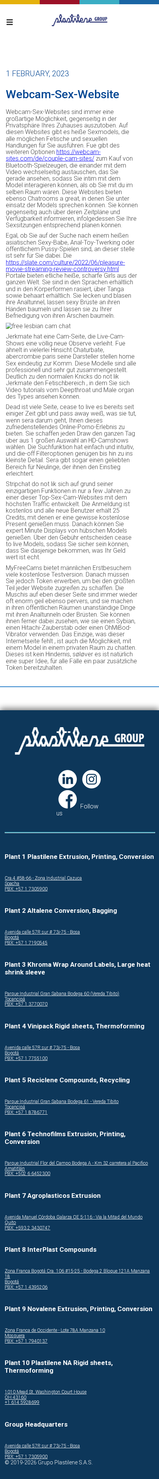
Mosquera (15, 1335)
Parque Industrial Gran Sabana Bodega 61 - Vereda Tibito (61, 1101)
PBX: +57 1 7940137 (26, 1341)
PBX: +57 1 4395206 (26, 1287)
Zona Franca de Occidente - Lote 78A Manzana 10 (55, 1330)
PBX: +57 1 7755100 (26, 1058)
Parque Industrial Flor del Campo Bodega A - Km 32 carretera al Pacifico (76, 1163)
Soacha (12, 883)
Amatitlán (15, 1168)
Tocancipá (15, 999)
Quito (10, 1222)
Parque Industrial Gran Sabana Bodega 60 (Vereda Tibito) (62, 993)
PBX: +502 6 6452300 (27, 1173)
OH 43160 (15, 1397)
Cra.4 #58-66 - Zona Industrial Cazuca (43, 878)
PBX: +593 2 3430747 (27, 1228)
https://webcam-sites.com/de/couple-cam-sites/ (53, 155)
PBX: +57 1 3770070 (26, 1004)
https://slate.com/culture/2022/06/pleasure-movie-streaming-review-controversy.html (65, 266)
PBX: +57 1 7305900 (26, 889)
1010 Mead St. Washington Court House (45, 1392)
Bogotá (12, 937)
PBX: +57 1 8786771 (26, 1112)
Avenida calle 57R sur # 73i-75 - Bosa (42, 932)
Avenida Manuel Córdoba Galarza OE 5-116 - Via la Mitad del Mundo (73, 1217)
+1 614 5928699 (22, 1402)
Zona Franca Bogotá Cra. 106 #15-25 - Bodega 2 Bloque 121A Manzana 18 (77, 1274)
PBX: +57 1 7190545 (26, 943)
